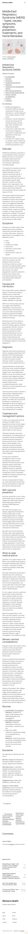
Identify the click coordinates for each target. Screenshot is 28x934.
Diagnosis (8, 85)
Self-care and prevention (13, 91)
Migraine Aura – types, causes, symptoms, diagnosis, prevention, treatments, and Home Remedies (20, 818)
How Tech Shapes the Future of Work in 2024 (9, 884)
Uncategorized (10, 58)
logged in (11, 844)
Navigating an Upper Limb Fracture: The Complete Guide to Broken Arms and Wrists (10, 866)
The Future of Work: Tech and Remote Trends (10, 890)
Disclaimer (8, 101)
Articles (4, 58)
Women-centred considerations (10, 95)
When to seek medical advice (14, 93)
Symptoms (8, 81)
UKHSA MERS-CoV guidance (14, 710)
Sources (8, 98)
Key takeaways (10, 77)
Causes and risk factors (12, 83)
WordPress (23, 931)
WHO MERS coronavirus (12, 720)
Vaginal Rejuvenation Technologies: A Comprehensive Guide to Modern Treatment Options (11, 876)
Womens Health (7, 2)
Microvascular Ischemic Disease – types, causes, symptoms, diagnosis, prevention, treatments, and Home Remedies (8, 819)
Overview (8, 79)
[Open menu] (25, 3)
